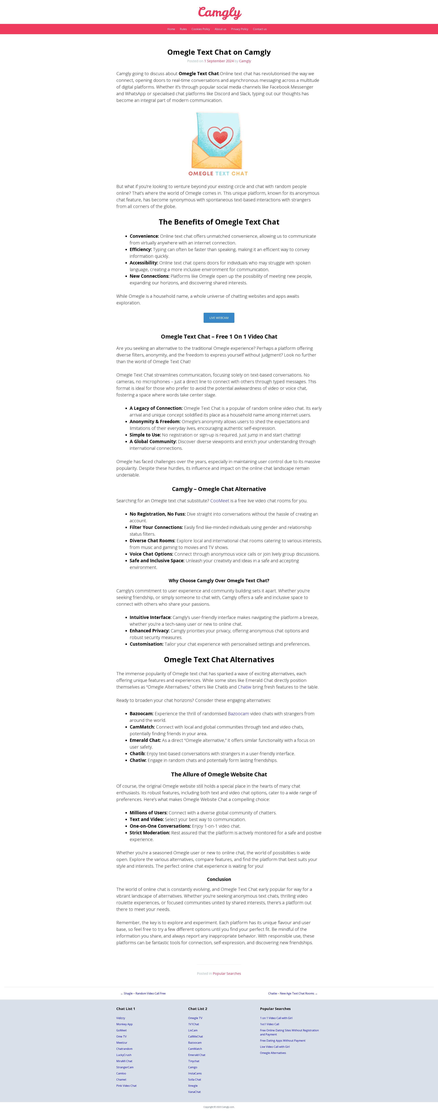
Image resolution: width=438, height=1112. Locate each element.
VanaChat (194, 1092)
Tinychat (193, 1061)
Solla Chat (194, 1079)
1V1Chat (193, 1024)
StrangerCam (124, 1067)
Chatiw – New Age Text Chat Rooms (293, 993)
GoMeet (121, 1030)
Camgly (245, 61)
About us (220, 29)
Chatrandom (124, 1049)
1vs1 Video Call (269, 1024)
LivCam (192, 1030)
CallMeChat (195, 1036)
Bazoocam (238, 713)
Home (171, 29)
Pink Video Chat (126, 1086)
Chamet (121, 1079)
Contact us (260, 29)
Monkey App (124, 1024)
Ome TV (121, 1036)
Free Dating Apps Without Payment (282, 1040)
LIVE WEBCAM (219, 318)
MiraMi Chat (124, 1061)
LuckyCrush (123, 1055)
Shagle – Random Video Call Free (143, 993)
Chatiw (244, 687)
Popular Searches (227, 973)
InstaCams (195, 1073)
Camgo (192, 1067)
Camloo (121, 1073)
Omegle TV (195, 1018)
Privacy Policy (239, 29)
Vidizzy (120, 1018)
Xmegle (193, 1086)
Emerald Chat (196, 1055)
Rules (183, 29)
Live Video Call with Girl (275, 1047)
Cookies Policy (201, 29)
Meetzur (121, 1042)
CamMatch (195, 1049)
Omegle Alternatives (273, 1053)
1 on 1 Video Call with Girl (276, 1018)
